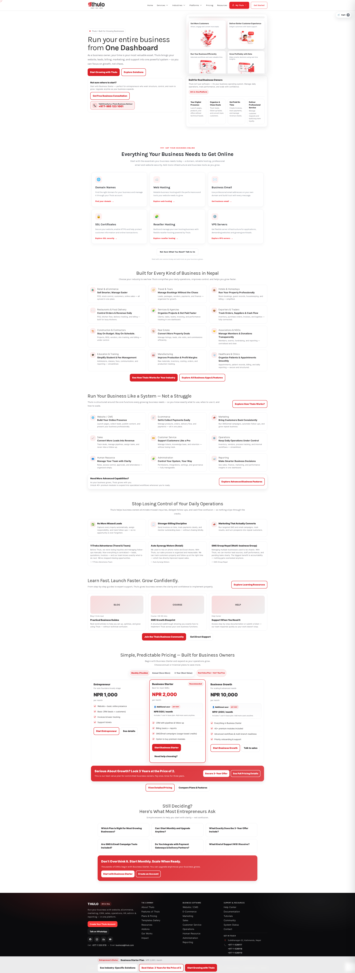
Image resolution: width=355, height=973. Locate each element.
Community (230, 920)
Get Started (259, 5)
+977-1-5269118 (235, 949)
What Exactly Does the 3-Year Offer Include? (228, 830)
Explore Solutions (133, 72)
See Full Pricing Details (245, 773)
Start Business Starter (166, 747)
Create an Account (148, 873)
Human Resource (191, 933)
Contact (228, 929)
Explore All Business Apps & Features (202, 377)
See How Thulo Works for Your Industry (153, 377)
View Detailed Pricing (160, 787)
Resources (146, 924)
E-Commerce (189, 911)
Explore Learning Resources (249, 584)
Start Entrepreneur (106, 731)
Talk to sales (250, 748)
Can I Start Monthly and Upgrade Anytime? (172, 830)
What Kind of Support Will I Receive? (229, 844)
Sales (185, 920)
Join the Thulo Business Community (164, 636)
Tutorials (228, 916)
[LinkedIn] (103, 939)
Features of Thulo (150, 911)
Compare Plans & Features (193, 787)
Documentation (232, 911)
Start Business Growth (225, 748)
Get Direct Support (200, 636)
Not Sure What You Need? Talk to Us (177, 252)
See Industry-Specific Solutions (117, 967)
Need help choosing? (166, 756)
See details (129, 731)
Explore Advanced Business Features (241, 481)
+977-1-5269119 (235, 953)
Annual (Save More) (161, 673)
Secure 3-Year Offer (216, 773)
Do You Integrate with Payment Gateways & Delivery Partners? (172, 846)
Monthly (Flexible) (139, 673)
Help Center (230, 907)
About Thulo (147, 907)
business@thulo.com (125, 945)
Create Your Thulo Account (102, 924)
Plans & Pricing (149, 916)
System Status (231, 924)
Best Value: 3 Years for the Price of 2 (161, 967)
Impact (145, 938)
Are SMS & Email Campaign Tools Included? (119, 846)
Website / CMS (190, 907)
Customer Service (192, 924)
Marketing (188, 916)
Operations (188, 929)
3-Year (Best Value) (183, 673)
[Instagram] (97, 939)
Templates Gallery (150, 920)
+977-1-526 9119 (99, 945)
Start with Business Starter (118, 873)
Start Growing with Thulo (103, 72)
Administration (190, 938)
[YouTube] (110, 939)
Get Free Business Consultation (110, 95)
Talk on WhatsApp (98, 931)
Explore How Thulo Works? (250, 404)
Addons (145, 929)
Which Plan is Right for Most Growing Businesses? (121, 830)
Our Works (146, 933)
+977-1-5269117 (235, 945)
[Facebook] (90, 939)
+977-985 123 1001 (111, 106)
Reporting (188, 942)
